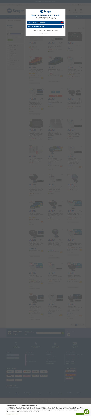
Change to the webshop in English (36, 22)
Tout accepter (80, 414)
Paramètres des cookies (13, 414)
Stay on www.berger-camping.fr (36, 26)
